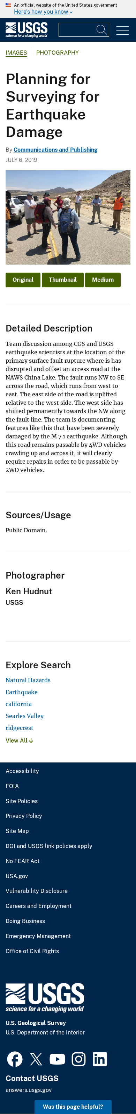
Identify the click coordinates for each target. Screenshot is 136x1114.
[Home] (26, 36)
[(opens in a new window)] (15, 1058)
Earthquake (22, 692)
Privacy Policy (24, 816)
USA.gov (17, 876)
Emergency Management (38, 936)
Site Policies (22, 801)
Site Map (17, 831)
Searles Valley (25, 715)
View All (17, 740)
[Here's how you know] (68, 9)
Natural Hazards (28, 680)
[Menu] (122, 30)
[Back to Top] (110, 1088)
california (19, 704)
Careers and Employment (38, 906)
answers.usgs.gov (29, 1090)
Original (23, 279)
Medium (103, 279)
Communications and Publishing (56, 149)
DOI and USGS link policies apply (49, 846)
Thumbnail (63, 279)
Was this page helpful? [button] (73, 1106)
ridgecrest (19, 727)
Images (16, 52)
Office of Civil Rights (32, 951)
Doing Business (25, 921)
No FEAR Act (22, 861)
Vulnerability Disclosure (37, 891)
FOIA (12, 786)
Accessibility (22, 771)
